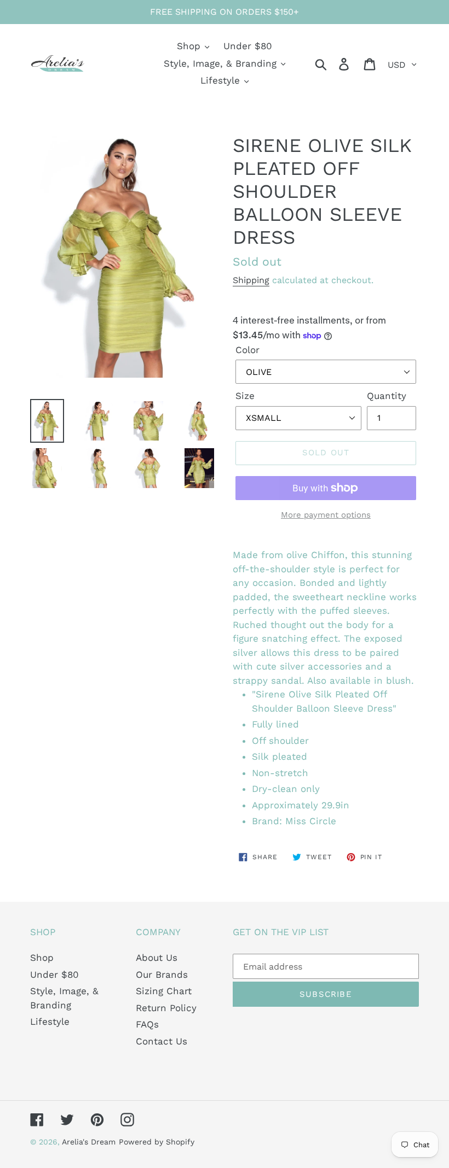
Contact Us (161, 1041)
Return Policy (166, 1007)
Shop (42, 957)
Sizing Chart (164, 990)
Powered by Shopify (156, 1141)
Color (247, 349)
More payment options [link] (326, 515)
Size (245, 395)
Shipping (251, 280)
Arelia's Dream (89, 1141)
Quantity (386, 395)
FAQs (147, 1024)
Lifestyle (50, 1021)
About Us (156, 957)
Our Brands (162, 974)
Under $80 (54, 974)
